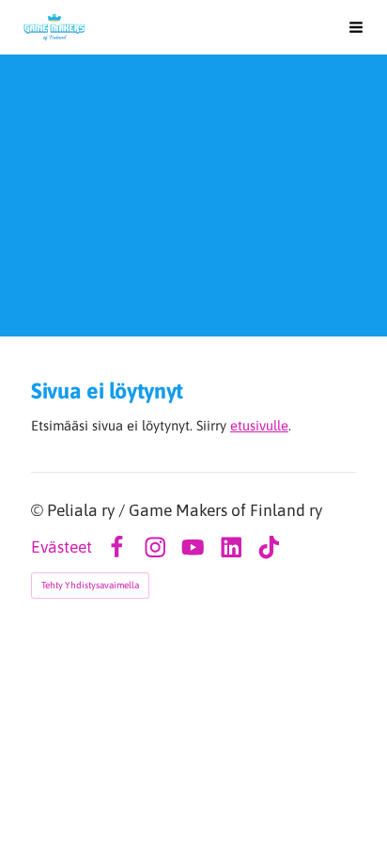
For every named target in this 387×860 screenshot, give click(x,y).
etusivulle (259, 425)
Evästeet (61, 547)
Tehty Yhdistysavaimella (90, 585)
